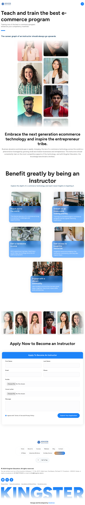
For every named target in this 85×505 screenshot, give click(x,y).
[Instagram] (7, 480)
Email (7, 370)
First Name (8, 361)
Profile (7, 379)
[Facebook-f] (11, 480)
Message (8, 399)
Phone (45, 370)
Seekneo (51, 503)
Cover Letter (9, 389)
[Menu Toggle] (82, 4)
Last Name (46, 361)
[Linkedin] (3, 480)
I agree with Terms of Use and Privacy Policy (20, 415)
